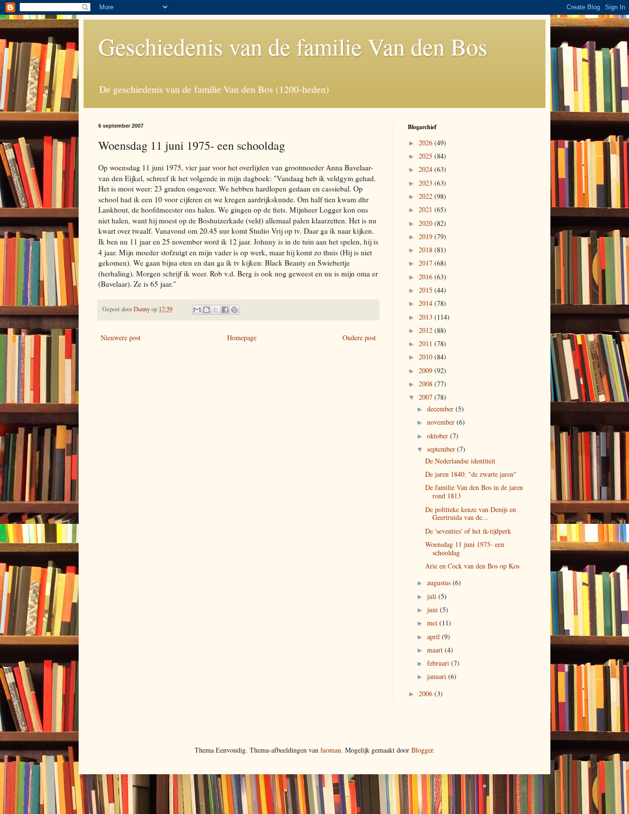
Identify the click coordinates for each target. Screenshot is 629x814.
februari (439, 663)
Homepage (242, 337)
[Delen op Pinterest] (234, 310)
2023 (426, 183)
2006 (426, 693)
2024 (426, 169)
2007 (426, 397)
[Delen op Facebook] (225, 310)
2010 (426, 356)
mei (433, 622)
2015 (426, 290)
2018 (426, 249)
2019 (426, 236)
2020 (426, 223)
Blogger (422, 750)
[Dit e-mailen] (197, 310)
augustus (440, 582)
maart (436, 649)
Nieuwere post (121, 337)
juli (432, 596)
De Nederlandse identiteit (460, 460)
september (442, 449)
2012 (426, 330)
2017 (426, 263)
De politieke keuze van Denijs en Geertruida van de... (470, 513)
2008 (426, 383)
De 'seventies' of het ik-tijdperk (468, 531)
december (441, 408)
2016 (426, 276)
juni (433, 609)
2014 (426, 303)
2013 (426, 317)
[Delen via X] (216, 310)
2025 (426, 156)
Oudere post (359, 337)
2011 (426, 343)
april (434, 636)
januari (437, 676)
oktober (438, 435)
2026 (426, 142)
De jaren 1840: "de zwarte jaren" (470, 474)
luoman (330, 750)
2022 (426, 196)
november (442, 422)
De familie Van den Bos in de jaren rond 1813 (474, 491)
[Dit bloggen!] (206, 310)
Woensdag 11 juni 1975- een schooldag (464, 548)
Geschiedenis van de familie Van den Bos (292, 46)
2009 (426, 370)
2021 (426, 209)
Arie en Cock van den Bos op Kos (472, 565)
